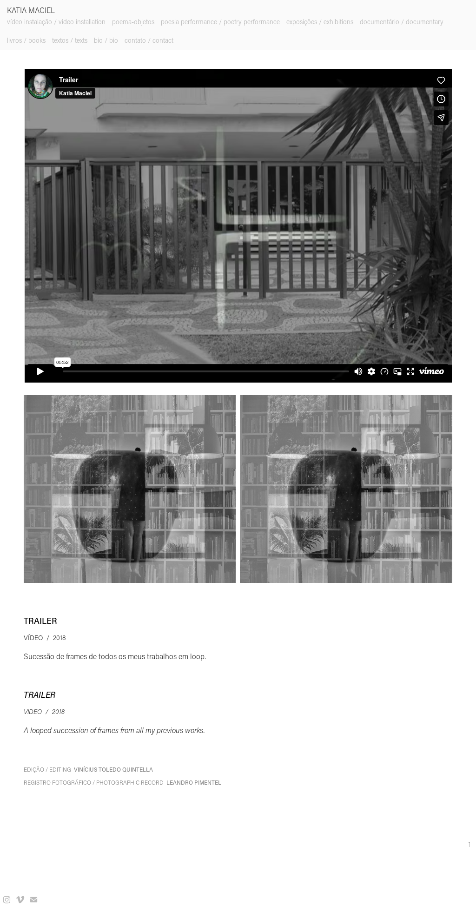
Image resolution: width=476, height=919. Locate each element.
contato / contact (149, 40)
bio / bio (106, 40)
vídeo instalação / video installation (56, 21)
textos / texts (69, 40)
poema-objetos (133, 21)
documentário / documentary (401, 21)
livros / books (26, 40)
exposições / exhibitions (319, 21)
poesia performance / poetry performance (220, 21)
